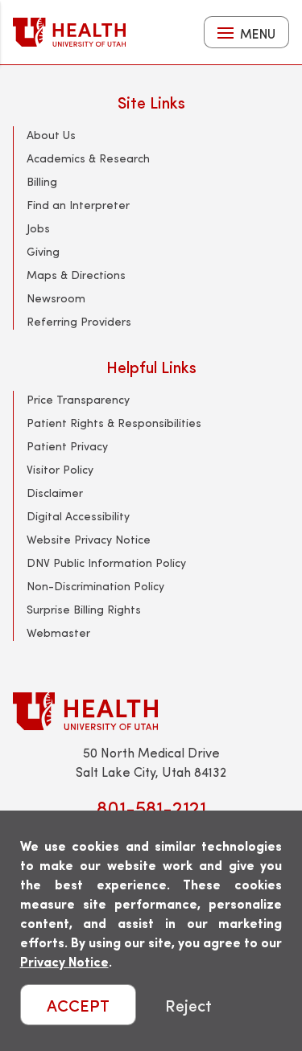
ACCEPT (78, 1005)
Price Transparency (78, 399)
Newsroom (56, 298)
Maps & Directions (76, 274)
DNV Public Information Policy (106, 562)
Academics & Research (88, 158)
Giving (43, 251)
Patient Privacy (67, 446)
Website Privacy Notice (89, 539)
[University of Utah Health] (69, 32)
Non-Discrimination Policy (95, 585)
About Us (51, 134)
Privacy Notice (64, 961)
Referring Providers (79, 321)
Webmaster (58, 632)
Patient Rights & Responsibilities (114, 422)
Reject (188, 1005)
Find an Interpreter (78, 204)
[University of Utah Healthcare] (151, 711)
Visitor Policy (60, 469)
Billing (42, 181)
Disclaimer (55, 492)
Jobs (38, 228)
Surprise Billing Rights (84, 609)
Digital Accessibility (78, 515)
